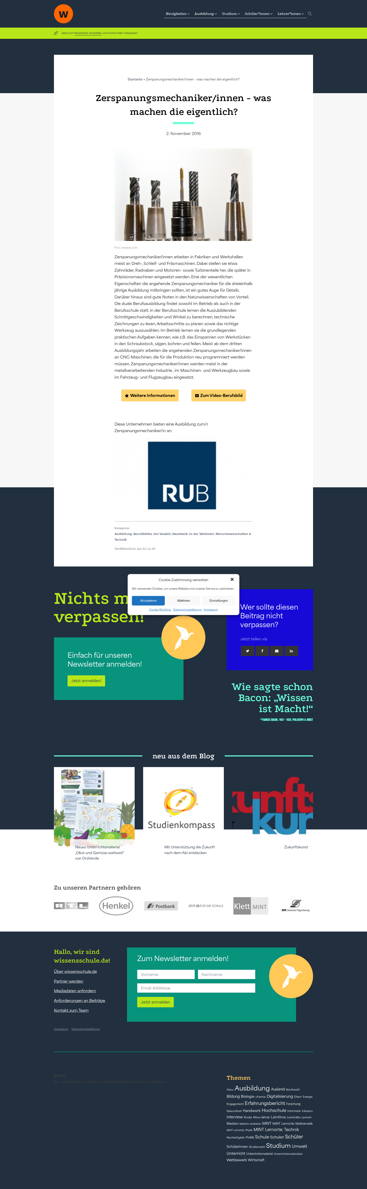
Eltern (298, 1096)
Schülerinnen (237, 1146)
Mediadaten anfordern (75, 990)
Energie (307, 1096)
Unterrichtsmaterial (259, 1153)
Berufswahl (293, 1089)
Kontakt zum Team (71, 1010)
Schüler (294, 1137)
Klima (256, 1117)
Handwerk (180, 534)
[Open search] (310, 14)
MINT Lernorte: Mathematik (292, 1123)
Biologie (247, 1096)
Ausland (278, 1089)
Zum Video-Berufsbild (221, 395)
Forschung (293, 1104)
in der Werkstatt (201, 534)
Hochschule (274, 1110)
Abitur (230, 1089)
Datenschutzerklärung (187, 609)
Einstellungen (218, 600)
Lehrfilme (278, 1117)
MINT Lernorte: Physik (240, 1130)
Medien (233, 1123)
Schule (262, 1136)
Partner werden (68, 981)
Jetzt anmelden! (86, 680)
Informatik (294, 1111)
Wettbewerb (237, 1160)
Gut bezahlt (162, 534)
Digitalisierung (280, 1096)
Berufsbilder (142, 534)
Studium (278, 1145)
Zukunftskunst (296, 847)
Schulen (277, 1137)
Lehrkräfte (294, 1117)
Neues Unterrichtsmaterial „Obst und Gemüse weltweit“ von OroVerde (99, 852)
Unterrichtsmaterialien (288, 1153)
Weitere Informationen (152, 395)
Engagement (235, 1104)
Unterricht (236, 1153)
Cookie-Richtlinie (160, 609)
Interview (235, 1117)
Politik (250, 1137)
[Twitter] (247, 651)
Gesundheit (234, 1111)
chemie (260, 1096)
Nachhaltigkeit (236, 1137)
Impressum (211, 609)
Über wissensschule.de (75, 971)
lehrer (265, 1117)
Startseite (135, 79)
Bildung (233, 1096)
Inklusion (307, 1111)
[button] (232, 579)
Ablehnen (183, 600)
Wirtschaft (256, 1160)
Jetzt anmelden (155, 1002)
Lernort (306, 1117)
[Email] (277, 651)
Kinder (248, 1117)
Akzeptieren (148, 600)
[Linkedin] (291, 651)
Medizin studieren (250, 1123)
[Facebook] (262, 651)
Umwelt (299, 1146)
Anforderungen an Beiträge (79, 1000)
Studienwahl (257, 1146)
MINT (266, 1123)
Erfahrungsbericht (265, 1103)
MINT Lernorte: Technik (276, 1129)
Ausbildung (123, 534)
